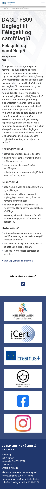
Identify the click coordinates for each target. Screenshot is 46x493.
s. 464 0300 (7, 464)
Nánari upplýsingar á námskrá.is (17, 260)
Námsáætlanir (24, 8)
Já (23, 284)
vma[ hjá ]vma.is (10, 468)
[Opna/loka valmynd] (43, 3)
